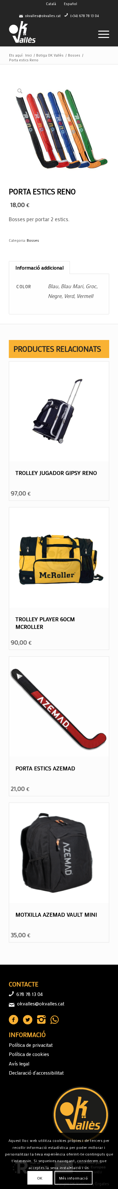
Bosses (33, 240)
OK (40, 1177)
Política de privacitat (31, 1044)
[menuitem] (100, 33)
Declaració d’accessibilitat (36, 1072)
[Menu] (100, 33)
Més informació (73, 1177)
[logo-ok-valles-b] (49, 33)
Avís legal (19, 1063)
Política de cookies (29, 1054)
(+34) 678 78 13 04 (84, 16)
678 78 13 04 (29, 994)
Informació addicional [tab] (39, 267)
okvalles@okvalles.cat (43, 16)
